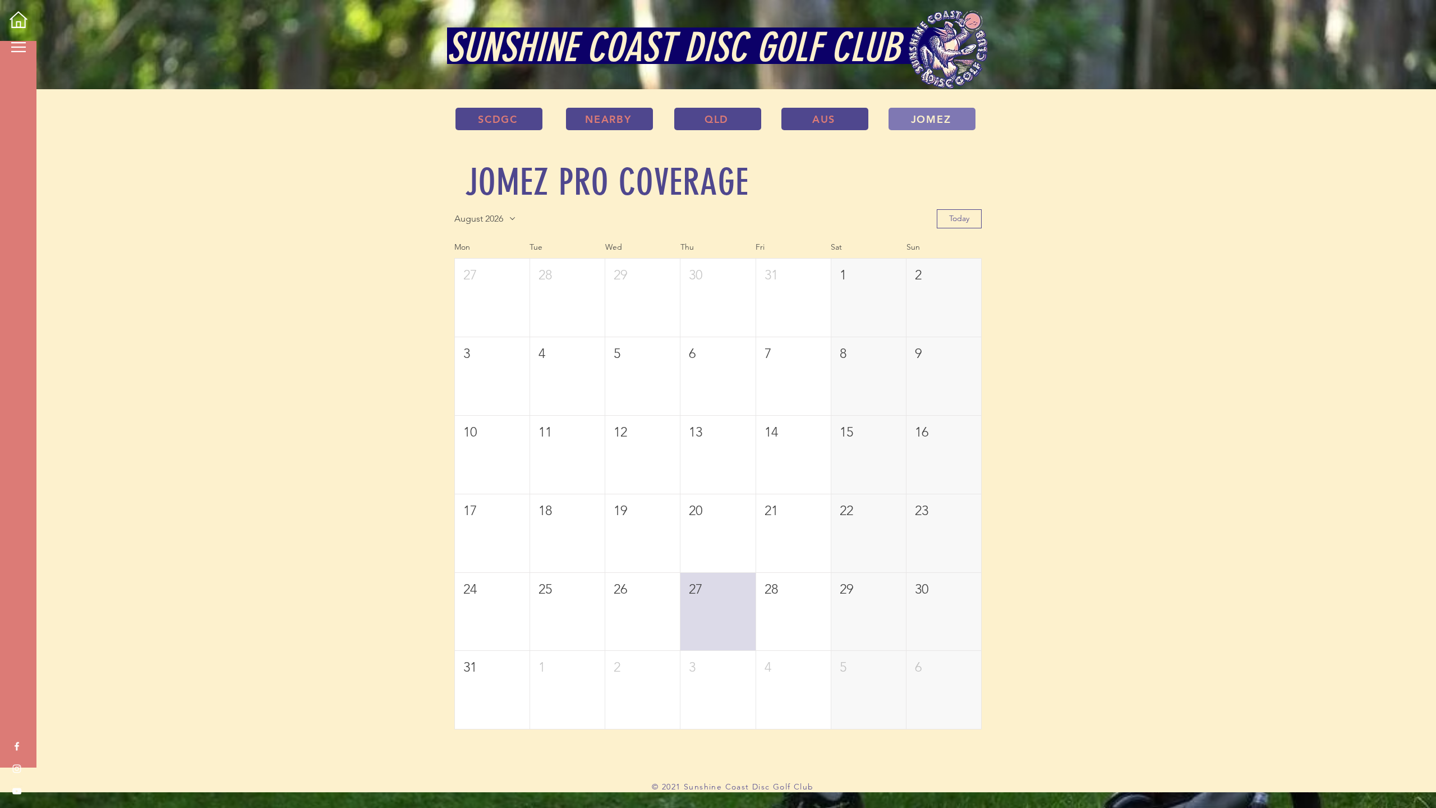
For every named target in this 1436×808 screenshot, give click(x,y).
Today (959, 218)
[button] (18, 47)
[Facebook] (16, 746)
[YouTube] (16, 791)
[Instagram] (16, 768)
